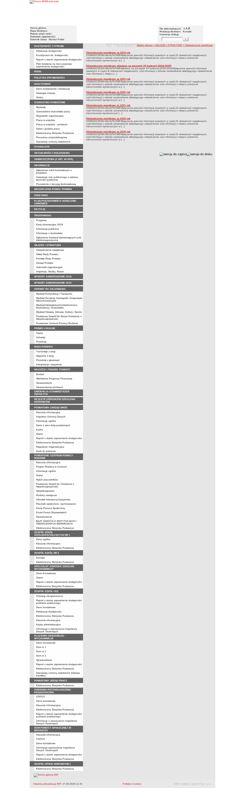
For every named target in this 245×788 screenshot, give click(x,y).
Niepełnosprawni (45, 491)
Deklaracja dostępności (49, 51)
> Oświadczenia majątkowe (198, 45)
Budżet (40, 374)
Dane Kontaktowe (46, 573)
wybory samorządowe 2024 (53, 282)
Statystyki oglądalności (42, 36)
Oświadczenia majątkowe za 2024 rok (108, 52)
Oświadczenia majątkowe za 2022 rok (108, 92)
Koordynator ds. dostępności (52, 55)
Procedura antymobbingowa (51, 137)
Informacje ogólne (46, 421)
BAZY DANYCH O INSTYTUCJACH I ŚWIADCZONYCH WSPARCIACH (56, 522)
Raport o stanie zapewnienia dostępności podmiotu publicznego (59, 601)
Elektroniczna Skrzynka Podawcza (55, 133)
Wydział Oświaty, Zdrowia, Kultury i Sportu (59, 312)
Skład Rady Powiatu (47, 254)
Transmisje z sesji (45, 351)
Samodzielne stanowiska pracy (53, 111)
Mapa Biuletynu (38, 30)
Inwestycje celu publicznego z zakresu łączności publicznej (57, 178)
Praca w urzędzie (45, 120)
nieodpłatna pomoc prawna (53, 189)
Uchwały (40, 337)
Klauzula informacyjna (48, 412)
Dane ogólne (43, 539)
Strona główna (38, 28)
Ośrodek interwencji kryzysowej (53, 499)
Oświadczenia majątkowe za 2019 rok (108, 131)
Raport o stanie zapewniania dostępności (59, 59)
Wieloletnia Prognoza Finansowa (54, 378)
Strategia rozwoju (45, 93)
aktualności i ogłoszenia (52, 153)
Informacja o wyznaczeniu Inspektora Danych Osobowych (56, 630)
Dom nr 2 (41, 651)
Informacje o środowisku (49, 233)
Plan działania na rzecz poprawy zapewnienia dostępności (54, 65)
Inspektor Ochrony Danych (51, 416)
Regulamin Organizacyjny (50, 446)
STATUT (40, 696)
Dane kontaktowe (46, 607)
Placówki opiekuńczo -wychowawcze (56, 503)
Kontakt (187, 31)
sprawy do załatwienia (50, 289)
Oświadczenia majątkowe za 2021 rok (108, 105)
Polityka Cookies (132, 783)
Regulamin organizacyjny (50, 115)
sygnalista (42, 146)
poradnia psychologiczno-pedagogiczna (52, 691)
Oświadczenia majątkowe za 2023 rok (108, 79)
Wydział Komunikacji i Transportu (54, 293)
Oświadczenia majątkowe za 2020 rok (108, 118)
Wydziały (41, 107)
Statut (39, 333)
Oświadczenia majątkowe (50, 250)
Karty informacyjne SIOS (49, 224)
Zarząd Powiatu (44, 263)
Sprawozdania (44, 383)
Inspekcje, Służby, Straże (50, 271)
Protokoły (41, 341)
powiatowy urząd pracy (50, 680)
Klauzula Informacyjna (48, 705)
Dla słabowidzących (170, 28)
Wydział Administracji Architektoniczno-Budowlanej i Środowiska (57, 306)
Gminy (39, 97)
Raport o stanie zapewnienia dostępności (59, 754)
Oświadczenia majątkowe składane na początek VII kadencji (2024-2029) (128, 65)
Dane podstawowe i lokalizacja (53, 88)
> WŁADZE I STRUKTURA (167, 45)
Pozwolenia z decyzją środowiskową (56, 184)
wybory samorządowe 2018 (53, 276)
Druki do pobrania (46, 451)
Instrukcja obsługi (169, 34)
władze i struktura (47, 245)
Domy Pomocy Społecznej (50, 508)
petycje (39, 209)
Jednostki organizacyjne (49, 267)
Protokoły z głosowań (48, 360)
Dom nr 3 (41, 655)
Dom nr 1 (41, 647)
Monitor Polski (56, 39)
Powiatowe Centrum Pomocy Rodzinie (57, 323)
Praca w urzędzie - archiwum (51, 124)
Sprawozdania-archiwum (49, 387)
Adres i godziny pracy (48, 128)
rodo (37, 71)
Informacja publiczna (47, 229)
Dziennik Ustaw (38, 39)
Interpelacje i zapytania (49, 364)
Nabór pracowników (47, 479)
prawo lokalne (44, 328)
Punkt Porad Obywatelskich (51, 512)
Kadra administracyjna (48, 624)
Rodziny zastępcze (46, 495)
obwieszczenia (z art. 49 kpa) (53, 159)
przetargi (41, 195)
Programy (41, 220)
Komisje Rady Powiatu (48, 258)
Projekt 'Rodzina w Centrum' (51, 466)
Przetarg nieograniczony (49, 596)
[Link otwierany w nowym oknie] (44, 12)
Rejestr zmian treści (40, 33)
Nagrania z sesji (45, 355)
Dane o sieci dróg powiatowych (53, 425)
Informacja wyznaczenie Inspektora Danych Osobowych (55, 749)
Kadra (39, 429)
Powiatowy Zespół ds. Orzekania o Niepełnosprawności (55, 485)
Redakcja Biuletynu (170, 31)
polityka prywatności (49, 77)
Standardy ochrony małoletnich (53, 141)
